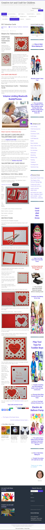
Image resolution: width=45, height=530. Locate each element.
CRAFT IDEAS (21, 14)
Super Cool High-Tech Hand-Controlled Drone (37, 259)
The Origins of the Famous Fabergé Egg (14, 437)
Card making (13, 27)
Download (15, 184)
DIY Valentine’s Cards (17, 401)
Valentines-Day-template (6, 184)
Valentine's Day (13, 30)
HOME (3, 14)
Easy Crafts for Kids (36, 145)
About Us (22, 19)
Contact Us (28, 19)
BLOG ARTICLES (14, 19)
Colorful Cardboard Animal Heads (19, 420)
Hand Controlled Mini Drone (37, 213)
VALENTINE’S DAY (32, 16)
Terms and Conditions (20, 528)
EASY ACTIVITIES (11, 14)
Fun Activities (34, 150)
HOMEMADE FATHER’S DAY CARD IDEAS (24, 437)
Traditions (19, 27)
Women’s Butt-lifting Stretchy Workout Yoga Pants (37, 396)
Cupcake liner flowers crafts (5, 436)
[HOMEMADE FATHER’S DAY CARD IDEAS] (25, 426)
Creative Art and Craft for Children (18, 2)
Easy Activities (34, 143)
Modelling (33, 155)
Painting (33, 160)
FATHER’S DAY (23, 16)
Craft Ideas (33, 136)
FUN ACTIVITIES (30, 14)
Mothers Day (34, 157)
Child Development (35, 129)
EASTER (38, 14)
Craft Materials (34, 138)
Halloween (33, 152)
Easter (32, 141)
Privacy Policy (26, 528)
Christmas (33, 131)
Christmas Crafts (35, 133)
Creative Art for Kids (10, 139)
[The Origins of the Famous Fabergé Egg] (15, 426)
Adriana (5, 27)
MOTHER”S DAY (13, 16)
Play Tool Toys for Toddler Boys (37, 345)
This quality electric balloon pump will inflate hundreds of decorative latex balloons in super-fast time (37, 441)
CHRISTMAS (4, 16)
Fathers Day (34, 148)
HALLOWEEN (5, 19)
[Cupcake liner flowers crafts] (5, 426)
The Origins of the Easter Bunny (10, 417)
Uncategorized (34, 164)
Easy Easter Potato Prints (37, 178)
